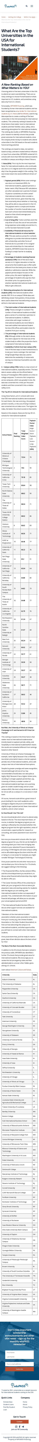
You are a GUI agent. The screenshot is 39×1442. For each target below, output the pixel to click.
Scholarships (7, 1402)
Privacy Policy (27, 1407)
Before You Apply (29, 17)
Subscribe (19, 1369)
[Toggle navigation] (31, 6)
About (25, 1405)
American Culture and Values (21, 970)
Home (3, 17)
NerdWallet (24, 114)
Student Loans (8, 1405)
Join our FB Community (19, 1429)
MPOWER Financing (17, 106)
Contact (19, 1422)
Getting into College (14, 17)
